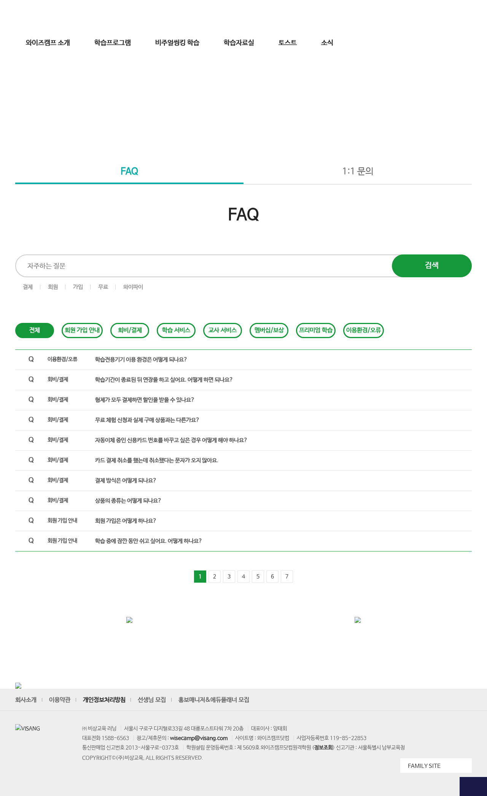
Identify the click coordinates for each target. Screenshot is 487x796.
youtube (395, 700)
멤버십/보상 (269, 330)
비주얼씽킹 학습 (177, 43)
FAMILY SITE (424, 766)
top (473, 786)
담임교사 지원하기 (473, 226)
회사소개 (26, 700)
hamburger (438, 43)
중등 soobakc (42, 16)
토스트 (288, 43)
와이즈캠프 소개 (48, 43)
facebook (430, 700)
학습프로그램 (112, 43)
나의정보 (407, 16)
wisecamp (243, 16)
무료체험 (473, 65)
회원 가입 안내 (82, 330)
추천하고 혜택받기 (473, 149)
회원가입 (358, 16)
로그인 (335, 16)
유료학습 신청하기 (473, 187)
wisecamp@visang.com (199, 738)
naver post (465, 700)
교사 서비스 (222, 330)
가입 (78, 287)
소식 (327, 43)
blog (447, 700)
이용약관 (59, 700)
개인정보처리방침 (104, 700)
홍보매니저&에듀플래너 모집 (213, 700)
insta (412, 700)
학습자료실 (239, 43)
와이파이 (133, 287)
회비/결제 (130, 330)
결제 (28, 287)
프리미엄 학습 (316, 330)
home (215, 134)
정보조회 (323, 748)
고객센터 (383, 16)
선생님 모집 (435, 16)
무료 (103, 287)
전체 (34, 330)
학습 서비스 (176, 330)
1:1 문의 (357, 172)
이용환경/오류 (363, 330)
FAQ (129, 172)
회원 (53, 287)
